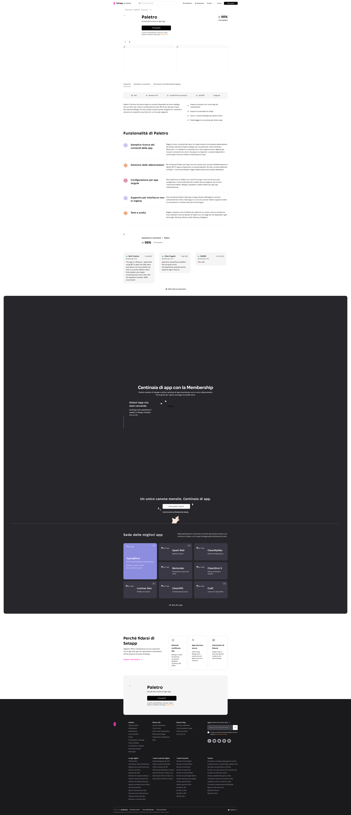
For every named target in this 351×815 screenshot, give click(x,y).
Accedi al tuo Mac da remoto (217, 773)
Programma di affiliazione (161, 737)
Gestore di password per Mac (138, 778)
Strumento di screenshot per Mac (140, 793)
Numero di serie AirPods (185, 773)
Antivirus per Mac (135, 770)
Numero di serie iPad (184, 770)
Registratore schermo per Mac (139, 767)
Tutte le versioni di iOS (160, 767)
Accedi (219, 3)
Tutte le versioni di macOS (161, 764)
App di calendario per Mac (137, 790)
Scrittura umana (182, 731)
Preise (131, 737)
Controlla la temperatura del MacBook (220, 784)
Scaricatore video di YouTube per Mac (140, 764)
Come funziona (134, 734)
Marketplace (188, 3)
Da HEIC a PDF (181, 793)
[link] (209, 741)
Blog (154, 740)
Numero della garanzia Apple (186, 778)
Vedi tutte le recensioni (177, 289)
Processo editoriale (183, 725)
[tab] (127, 84)
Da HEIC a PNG (181, 790)
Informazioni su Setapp (136, 740)
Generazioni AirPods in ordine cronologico (164, 778)
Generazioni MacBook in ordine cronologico (164, 770)
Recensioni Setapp (159, 734)
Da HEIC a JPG (181, 787)
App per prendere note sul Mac (139, 784)
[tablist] (175, 84)
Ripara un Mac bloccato (215, 787)
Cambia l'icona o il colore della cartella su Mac (223, 764)
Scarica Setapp (134, 743)
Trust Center (157, 728)
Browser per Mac (134, 773)
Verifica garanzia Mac (184, 781)
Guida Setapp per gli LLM (161, 761)
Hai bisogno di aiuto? (135, 809)
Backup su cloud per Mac (137, 799)
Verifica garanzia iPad (184, 784)
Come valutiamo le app (184, 728)
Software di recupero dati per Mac (140, 776)
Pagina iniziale (128, 9)
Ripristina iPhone (213, 790)
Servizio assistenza (159, 725)
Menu (210, 3)
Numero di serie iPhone (184, 764)
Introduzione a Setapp (136, 746)
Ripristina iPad (212, 793)
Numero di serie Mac (183, 767)
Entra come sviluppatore (161, 731)
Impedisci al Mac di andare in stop (219, 781)
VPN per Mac (133, 761)
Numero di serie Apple (184, 761)
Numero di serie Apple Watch (186, 776)
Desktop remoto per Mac (137, 796)
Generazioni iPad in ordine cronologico (164, 776)
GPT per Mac (181, 796)
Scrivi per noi (181, 734)
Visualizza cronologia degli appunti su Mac (221, 761)
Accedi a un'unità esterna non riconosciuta (222, 770)
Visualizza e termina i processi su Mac (220, 778)
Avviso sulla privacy (221, 734)
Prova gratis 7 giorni (176, 506)
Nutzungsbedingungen (148, 809)
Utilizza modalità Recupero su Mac (219, 776)
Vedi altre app (177, 605)
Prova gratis (230, 3)
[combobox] (234, 810)
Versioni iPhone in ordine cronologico (164, 773)
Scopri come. (165, 34)
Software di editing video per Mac (140, 781)
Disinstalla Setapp (135, 749)
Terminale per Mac (135, 787)
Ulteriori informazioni (131, 659)
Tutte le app (144, 9)
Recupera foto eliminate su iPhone (219, 767)
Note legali (132, 751)
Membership (200, 3)
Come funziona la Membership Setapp (175, 512)
